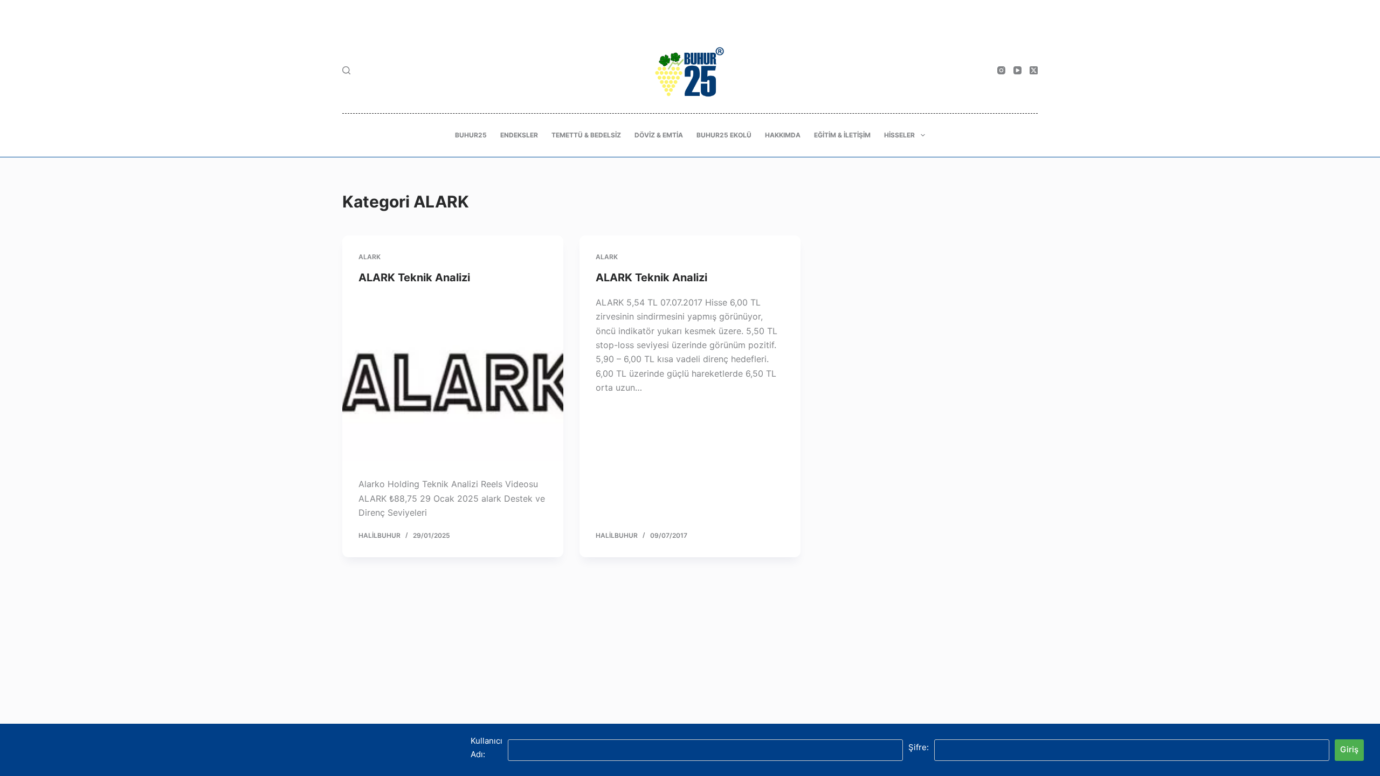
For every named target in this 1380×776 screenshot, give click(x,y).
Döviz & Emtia (658, 135)
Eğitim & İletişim (842, 135)
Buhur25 (471, 135)
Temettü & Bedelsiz (586, 135)
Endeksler (519, 135)
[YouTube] (1017, 70)
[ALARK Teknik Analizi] (452, 378)
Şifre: (918, 747)
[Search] (346, 70)
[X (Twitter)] (1034, 70)
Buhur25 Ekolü (723, 135)
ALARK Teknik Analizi (414, 277)
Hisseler (899, 135)
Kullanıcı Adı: (486, 747)
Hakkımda (783, 135)
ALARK (369, 257)
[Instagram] (1001, 70)
